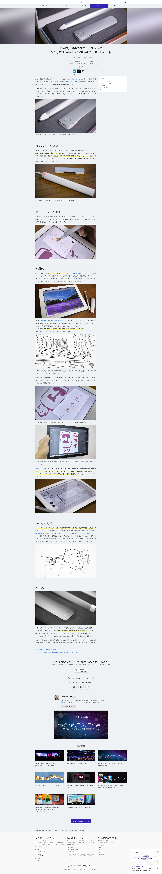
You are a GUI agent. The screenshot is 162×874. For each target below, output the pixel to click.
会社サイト (70, 847)
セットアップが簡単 (106, 83)
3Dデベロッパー (117, 6)
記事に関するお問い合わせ (43, 851)
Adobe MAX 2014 (71, 82)
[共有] (87, 71)
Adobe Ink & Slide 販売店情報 (47, 649)
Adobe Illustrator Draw (55, 321)
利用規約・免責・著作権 (68, 869)
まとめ (103, 89)
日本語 (38, 858)
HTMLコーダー (44, 6)
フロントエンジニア (62, 6)
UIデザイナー (99, 6)
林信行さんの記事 (40, 468)
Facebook (101, 854)
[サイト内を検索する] (125, 2)
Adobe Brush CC (80, 278)
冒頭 (103, 79)
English (38, 860)
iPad (81, 67)
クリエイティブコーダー (81, 6)
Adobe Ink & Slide (75, 79)
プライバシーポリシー (83, 869)
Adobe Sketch (77, 273)
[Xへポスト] (79, 71)
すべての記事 (102, 845)
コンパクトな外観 (106, 81)
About (38, 849)
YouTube (101, 851)
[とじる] (159, 851)
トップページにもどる (81, 821)
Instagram (101, 852)
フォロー (74, 697)
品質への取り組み (95, 869)
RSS (100, 847)
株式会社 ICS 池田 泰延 (87, 57)
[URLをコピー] (83, 71)
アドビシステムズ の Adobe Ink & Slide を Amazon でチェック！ (57, 652)
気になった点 (105, 87)
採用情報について (72, 859)
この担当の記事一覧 (69, 706)
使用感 (103, 85)
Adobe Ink (43, 321)
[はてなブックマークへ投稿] (74, 71)
